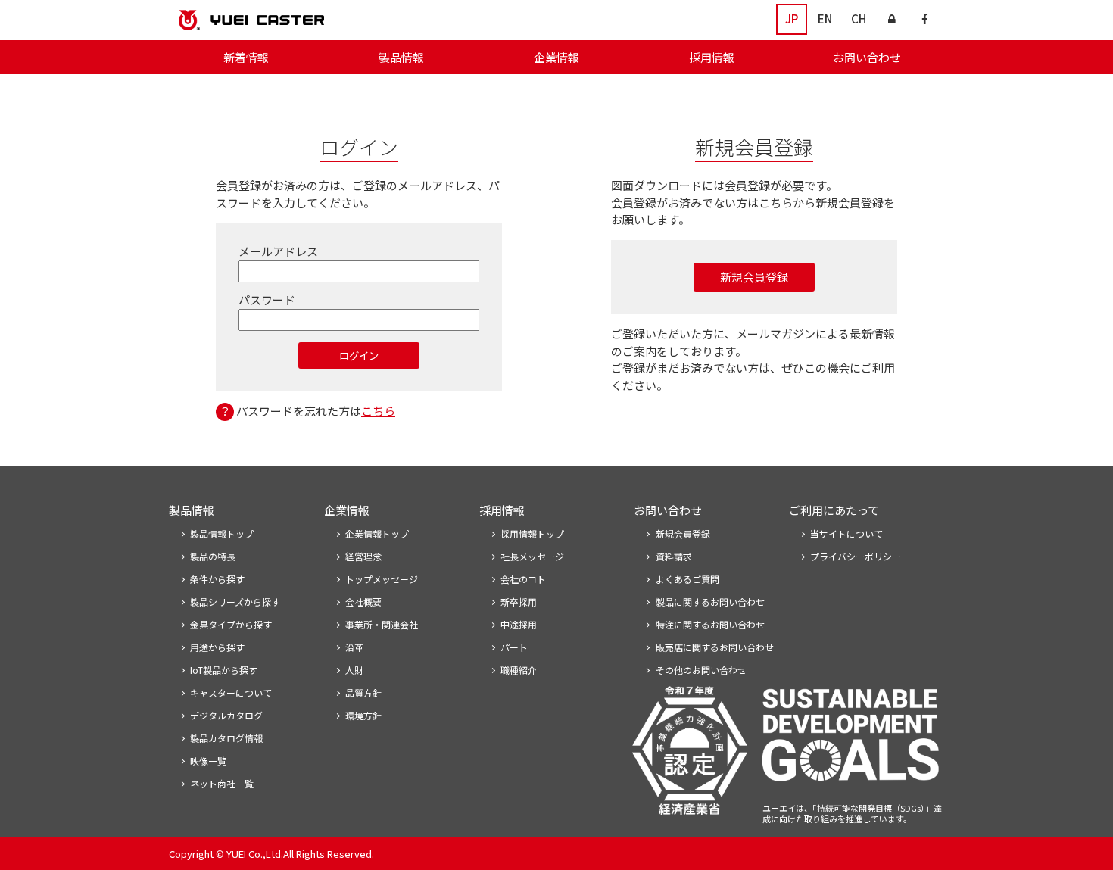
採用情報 (711, 57)
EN (825, 19)
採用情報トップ (532, 533)
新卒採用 (518, 601)
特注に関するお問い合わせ (710, 624)
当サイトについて (846, 533)
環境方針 (363, 715)
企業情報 (556, 57)
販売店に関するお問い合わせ (715, 647)
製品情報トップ (222, 533)
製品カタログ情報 (226, 737)
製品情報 (401, 57)
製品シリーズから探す (235, 601)
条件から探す (217, 578)
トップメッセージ (381, 578)
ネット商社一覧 (222, 783)
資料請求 (674, 556)
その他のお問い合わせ (701, 669)
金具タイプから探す (231, 624)
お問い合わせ (867, 57)
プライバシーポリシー (855, 556)
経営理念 (363, 556)
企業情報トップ (377, 533)
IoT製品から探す (223, 669)
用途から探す (217, 647)
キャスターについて (231, 692)
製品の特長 (212, 556)
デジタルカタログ (226, 715)
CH (858, 19)
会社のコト (523, 578)
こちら (378, 411)
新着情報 (246, 57)
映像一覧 (208, 760)
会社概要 (363, 601)
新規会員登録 (754, 277)
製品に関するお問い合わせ (710, 601)
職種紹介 (518, 669)
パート (514, 647)
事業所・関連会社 (381, 624)
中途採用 (518, 624)
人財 (354, 669)
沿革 (354, 647)
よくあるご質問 (687, 578)
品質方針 (363, 692)
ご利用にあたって (834, 510)
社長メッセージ (532, 556)
